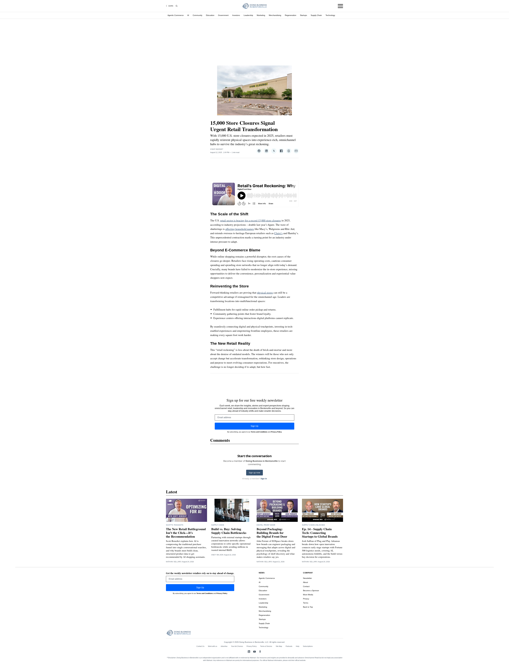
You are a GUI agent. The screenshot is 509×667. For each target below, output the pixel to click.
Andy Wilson (217, 555)
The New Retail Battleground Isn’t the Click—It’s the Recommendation (186, 533)
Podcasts (289, 646)
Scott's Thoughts (174, 525)
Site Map (279, 646)
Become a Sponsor (311, 590)
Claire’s (278, 233)
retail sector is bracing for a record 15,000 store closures (250, 220)
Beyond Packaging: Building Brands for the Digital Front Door (272, 533)
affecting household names (239, 229)
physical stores (265, 292)
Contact (306, 586)
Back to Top (308, 607)
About (305, 582)
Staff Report (216, 149)
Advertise (224, 646)
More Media (308, 595)
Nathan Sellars (173, 562)
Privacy (306, 599)
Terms (305, 603)
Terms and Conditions (259, 432)
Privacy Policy (276, 432)
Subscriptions (308, 646)
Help (297, 646)
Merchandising (275, 15)
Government (223, 15)
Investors (236, 15)
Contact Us (200, 646)
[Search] (176, 6)
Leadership (248, 15)
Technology (330, 15)
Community (197, 15)
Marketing (261, 15)
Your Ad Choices (237, 646)
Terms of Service (266, 646)
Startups (303, 15)
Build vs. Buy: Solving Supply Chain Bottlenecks (228, 531)
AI (188, 15)
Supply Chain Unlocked (313, 525)
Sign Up (254, 426)
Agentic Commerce (176, 15)
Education (210, 15)
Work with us (212, 646)
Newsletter (307, 578)
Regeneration (290, 15)
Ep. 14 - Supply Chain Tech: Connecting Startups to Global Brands (320, 533)
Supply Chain (316, 15)
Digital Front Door (266, 525)
